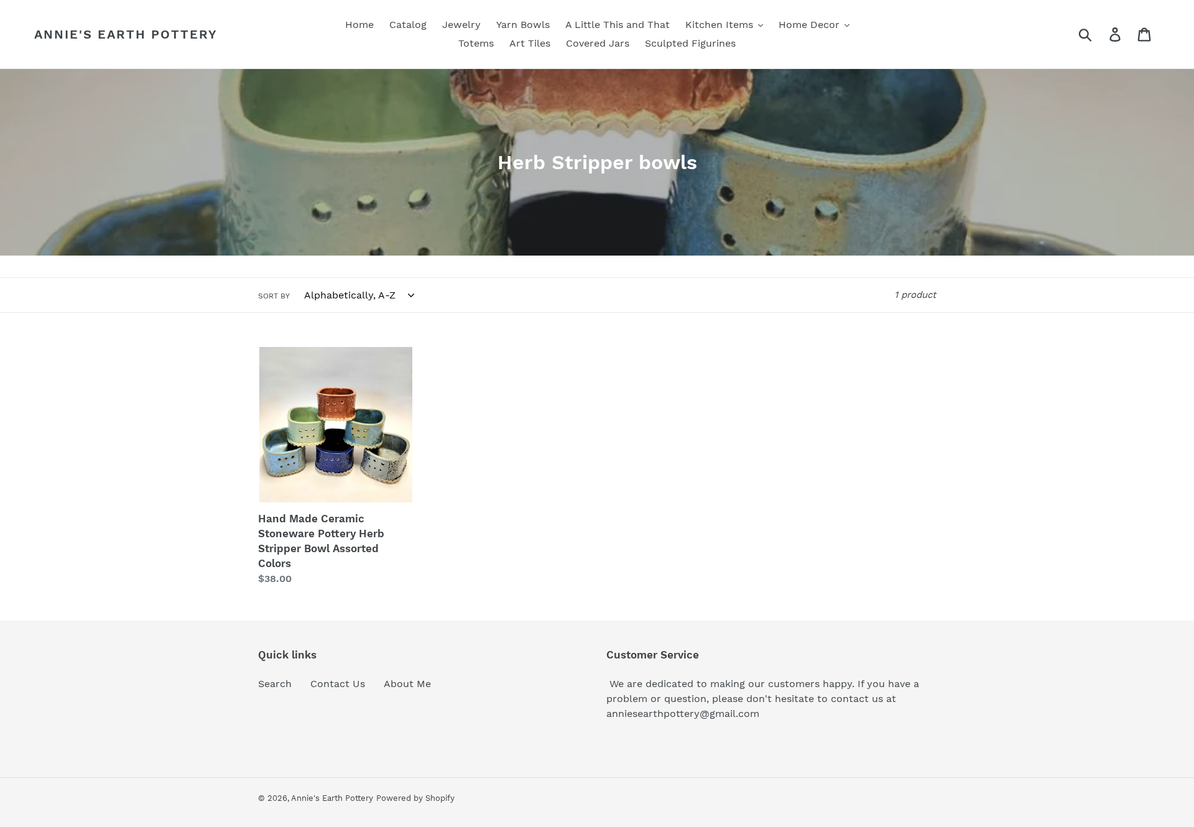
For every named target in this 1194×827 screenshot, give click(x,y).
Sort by (274, 296)
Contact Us (337, 684)
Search (275, 684)
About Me (407, 684)
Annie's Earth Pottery (126, 34)
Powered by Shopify (415, 798)
